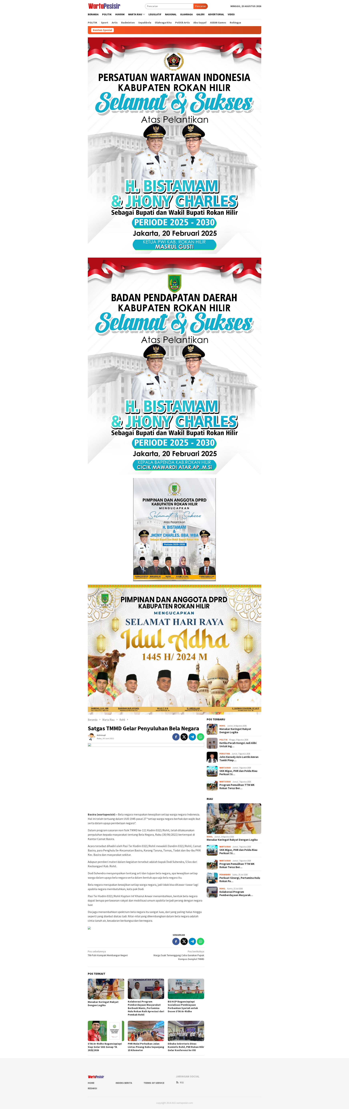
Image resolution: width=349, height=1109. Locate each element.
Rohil (222, 726)
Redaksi (92, 1088)
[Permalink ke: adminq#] (91, 736)
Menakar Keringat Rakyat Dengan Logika (103, 1003)
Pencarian (200, 6)
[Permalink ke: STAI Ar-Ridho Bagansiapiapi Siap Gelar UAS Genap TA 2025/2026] (106, 1031)
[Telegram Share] (192, 736)
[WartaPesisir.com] (104, 5)
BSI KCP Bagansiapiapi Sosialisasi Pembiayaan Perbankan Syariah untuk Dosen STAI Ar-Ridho (183, 1006)
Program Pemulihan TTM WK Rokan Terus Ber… (236, 786)
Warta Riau (225, 768)
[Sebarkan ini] (176, 736)
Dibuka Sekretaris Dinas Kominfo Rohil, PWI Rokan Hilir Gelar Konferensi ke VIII (186, 1047)
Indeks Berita (124, 1082)
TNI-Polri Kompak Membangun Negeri (108, 953)
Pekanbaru (224, 875)
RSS (182, 1082)
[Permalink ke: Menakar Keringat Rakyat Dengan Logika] (106, 989)
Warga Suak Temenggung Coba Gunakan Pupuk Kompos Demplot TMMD (178, 955)
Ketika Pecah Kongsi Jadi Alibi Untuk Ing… (237, 744)
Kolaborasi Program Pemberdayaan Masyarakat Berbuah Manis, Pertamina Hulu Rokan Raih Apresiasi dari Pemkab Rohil (146, 1008)
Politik (223, 740)
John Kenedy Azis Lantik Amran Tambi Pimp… (238, 758)
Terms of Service (154, 1082)
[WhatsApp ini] (200, 736)
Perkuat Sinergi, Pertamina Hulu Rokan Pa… (239, 879)
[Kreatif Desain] (89, 927)
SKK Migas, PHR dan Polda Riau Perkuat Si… (238, 772)
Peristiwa (224, 754)
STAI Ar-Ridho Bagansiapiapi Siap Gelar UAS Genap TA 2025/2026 (105, 1047)
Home (91, 1082)
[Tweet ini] (184, 736)
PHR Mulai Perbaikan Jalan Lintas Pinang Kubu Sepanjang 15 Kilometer (146, 1047)
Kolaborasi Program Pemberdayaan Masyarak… (236, 893)
